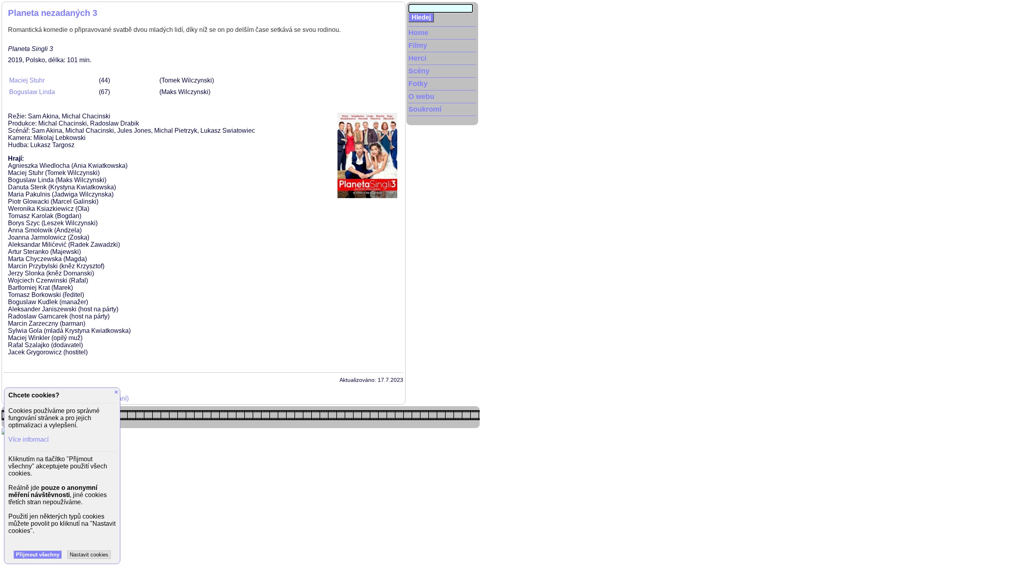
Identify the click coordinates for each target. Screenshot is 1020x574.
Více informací (28, 439)
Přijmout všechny (37, 555)
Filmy (417, 45)
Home (418, 33)
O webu (421, 96)
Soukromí (424, 109)
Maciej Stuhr (27, 80)
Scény (419, 71)
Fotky (418, 84)
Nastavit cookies (89, 555)
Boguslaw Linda (32, 91)
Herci (417, 58)
